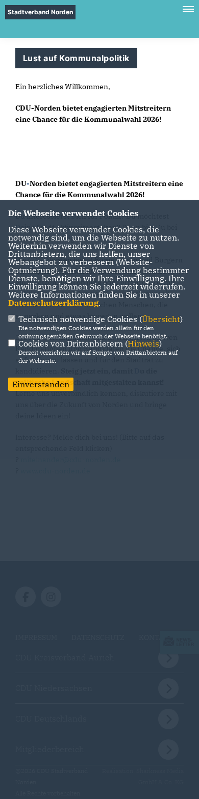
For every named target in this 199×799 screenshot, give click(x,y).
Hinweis (143, 343)
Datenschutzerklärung (53, 303)
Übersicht (161, 319)
